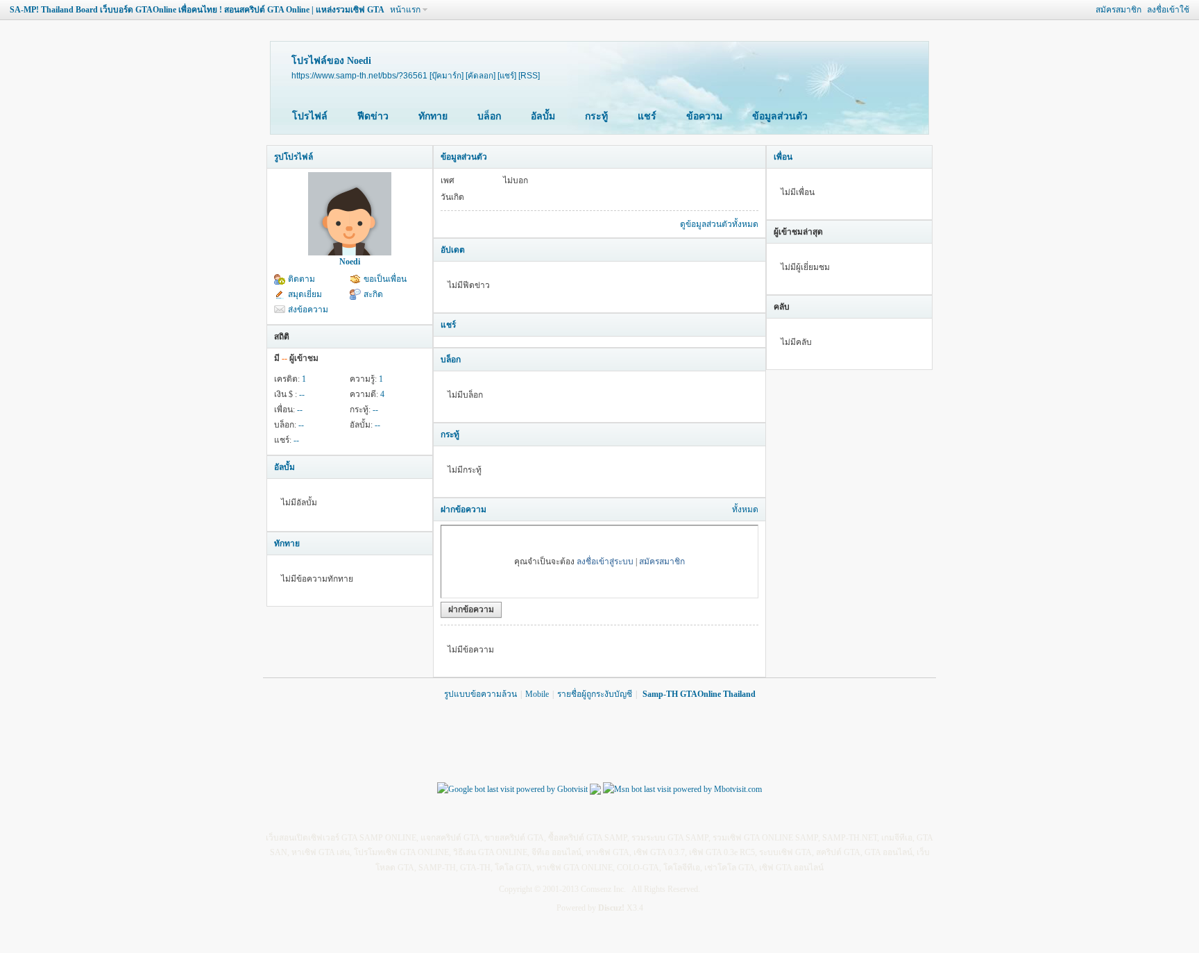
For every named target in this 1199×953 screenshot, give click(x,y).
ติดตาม (301, 279)
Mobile (537, 694)
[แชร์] (507, 75)
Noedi (349, 262)
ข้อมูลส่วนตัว (780, 116)
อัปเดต (453, 250)
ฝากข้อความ (463, 509)
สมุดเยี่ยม (305, 294)
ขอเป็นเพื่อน (385, 279)
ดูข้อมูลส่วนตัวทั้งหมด (719, 224)
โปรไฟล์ (310, 116)
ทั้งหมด (745, 509)
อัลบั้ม (543, 116)
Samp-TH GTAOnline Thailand (699, 694)
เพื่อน (783, 157)
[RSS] (529, 75)
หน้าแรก (405, 10)
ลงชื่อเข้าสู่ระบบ (605, 561)
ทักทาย (433, 116)
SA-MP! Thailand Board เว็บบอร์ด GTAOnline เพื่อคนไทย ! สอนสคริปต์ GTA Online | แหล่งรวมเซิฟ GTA (197, 10)
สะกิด (373, 294)
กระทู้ (596, 116)
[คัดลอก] (480, 75)
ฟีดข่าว (373, 116)
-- (302, 394)
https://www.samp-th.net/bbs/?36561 (359, 75)
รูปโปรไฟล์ (293, 157)
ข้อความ (704, 116)
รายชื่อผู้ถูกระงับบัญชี (594, 694)
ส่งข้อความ (308, 309)
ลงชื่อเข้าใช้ (1168, 10)
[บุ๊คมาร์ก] (447, 75)
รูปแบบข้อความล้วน (480, 694)
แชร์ (647, 116)
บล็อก (489, 116)
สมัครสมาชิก (1118, 10)
